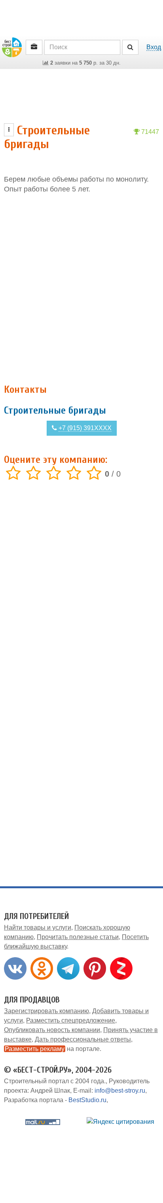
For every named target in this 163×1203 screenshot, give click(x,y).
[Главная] (12, 46)
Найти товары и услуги (37, 927)
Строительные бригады (55, 410)
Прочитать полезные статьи (78, 937)
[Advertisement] (81, 289)
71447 (149, 131)
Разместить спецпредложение (70, 1020)
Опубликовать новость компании (52, 1030)
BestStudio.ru (87, 1100)
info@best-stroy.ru (120, 1090)
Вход (153, 47)
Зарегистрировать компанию (46, 1011)
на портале (52, 1048)
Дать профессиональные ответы (83, 1039)
